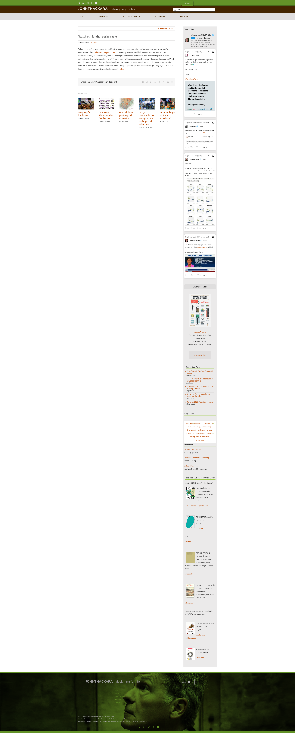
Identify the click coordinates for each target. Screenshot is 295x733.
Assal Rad (192, 126)
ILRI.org (192, 55)
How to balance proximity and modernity (126, 115)
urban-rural (200, 440)
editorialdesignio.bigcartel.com (196, 506)
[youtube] (96, 3)
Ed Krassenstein (194, 240)
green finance (200, 433)
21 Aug (198, 55)
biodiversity (198, 423)
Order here (200, 658)
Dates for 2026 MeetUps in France (199, 402)
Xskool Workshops (191, 466)
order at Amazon (200, 332)
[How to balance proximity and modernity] (126, 99)
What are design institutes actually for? (167, 115)
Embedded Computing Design (106, 52)
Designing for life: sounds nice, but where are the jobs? (200, 395)
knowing (210, 433)
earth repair (202, 430)
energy (209, 430)
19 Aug (201, 126)
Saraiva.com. (193, 638)
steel (122, 69)
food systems (190, 433)
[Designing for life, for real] (86, 99)
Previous (163, 29)
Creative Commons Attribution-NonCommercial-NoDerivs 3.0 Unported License (103, 719)
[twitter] (79, 3)
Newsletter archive (200, 355)
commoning (206, 427)
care (189, 427)
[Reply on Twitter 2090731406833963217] (186, 114)
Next (171, 29)
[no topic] (94, 42)
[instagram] (87, 3)
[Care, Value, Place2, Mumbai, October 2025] (106, 99)
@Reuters (206, 133)
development (191, 430)
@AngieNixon (202, 247)
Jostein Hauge (194, 159)
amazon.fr (188, 574)
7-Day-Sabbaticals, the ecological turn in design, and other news (146, 118)
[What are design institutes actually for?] (167, 99)
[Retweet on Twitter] (186, 52)
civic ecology (196, 427)
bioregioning (208, 423)
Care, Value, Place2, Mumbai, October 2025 (106, 115)
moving (192, 437)
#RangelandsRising (191, 79)
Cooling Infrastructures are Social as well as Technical (199, 380)
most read (189, 423)
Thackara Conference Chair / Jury (196, 458)
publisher (199, 528)
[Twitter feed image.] (200, 96)
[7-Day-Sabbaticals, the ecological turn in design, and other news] (147, 99)
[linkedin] (83, 3)
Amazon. (188, 542)
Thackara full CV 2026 (192, 449)
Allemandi (189, 603)
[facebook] (92, 3)
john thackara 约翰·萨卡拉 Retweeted (198, 52)
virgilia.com (200, 635)
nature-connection (202, 437)
